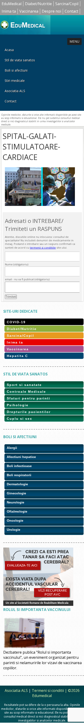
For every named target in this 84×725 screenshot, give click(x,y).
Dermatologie (17, 484)
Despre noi (51, 11)
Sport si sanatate (24, 385)
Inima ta (9, 11)
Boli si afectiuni (16, 70)
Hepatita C (17, 356)
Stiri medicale (15, 80)
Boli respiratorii (19, 475)
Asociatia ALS (15, 91)
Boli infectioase (19, 466)
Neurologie (15, 502)
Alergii (12, 448)
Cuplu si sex (19, 418)
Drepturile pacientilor (29, 412)
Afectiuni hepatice (21, 457)
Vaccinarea (28, 11)
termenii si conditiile (43, 247)
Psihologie (17, 405)
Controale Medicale (26, 391)
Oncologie (15, 520)
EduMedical (11, 3)
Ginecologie (16, 493)
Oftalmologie (17, 511)
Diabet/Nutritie (38, 3)
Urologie (13, 529)
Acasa (9, 50)
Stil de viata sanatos (20, 60)
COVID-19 (16, 322)
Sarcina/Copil (66, 3)
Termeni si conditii (48, 690)
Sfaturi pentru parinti (28, 398)
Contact (71, 11)
